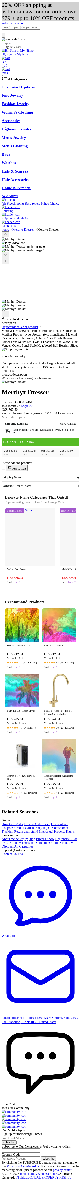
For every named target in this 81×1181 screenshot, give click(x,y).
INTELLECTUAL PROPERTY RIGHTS (44, 1177)
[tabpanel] (40, 382)
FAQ (21, 854)
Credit (18, 828)
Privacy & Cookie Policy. (23, 1166)
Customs (54, 828)
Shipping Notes (11, 477)
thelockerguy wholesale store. (39, 1173)
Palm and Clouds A (53, 645)
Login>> (18, 582)
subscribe (9, 1142)
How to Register (12, 824)
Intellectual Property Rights (57, 831)
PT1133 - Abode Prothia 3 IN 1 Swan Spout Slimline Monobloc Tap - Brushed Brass (58, 712)
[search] (3, 35)
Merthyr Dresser (23, 229)
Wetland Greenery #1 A (18, 645)
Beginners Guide (66, 839)
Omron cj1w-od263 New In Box (21, 777)
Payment (29, 828)
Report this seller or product (20, 327)
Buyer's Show (45, 839)
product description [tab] (14, 374)
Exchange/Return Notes (16, 485)
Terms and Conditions (36, 842)
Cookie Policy (60, 842)
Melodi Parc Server (16, 569)
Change (72, 423)
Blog (32, 839)
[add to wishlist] (3, 469)
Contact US (9, 854)
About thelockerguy (15, 839)
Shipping (41, 828)
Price (46, 824)
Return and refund (26, 831)
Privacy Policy (11, 842)
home (5, 229)
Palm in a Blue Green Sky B (21, 710)
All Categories (23, 846)
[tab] (40, 378)
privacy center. (62, 1170)
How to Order (33, 824)
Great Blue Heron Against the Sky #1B (58, 777)
